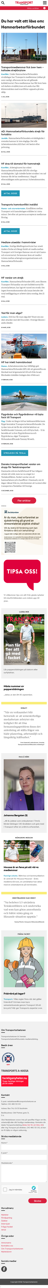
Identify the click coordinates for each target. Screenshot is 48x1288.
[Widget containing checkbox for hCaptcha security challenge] (19, 1189)
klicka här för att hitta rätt (33, 1125)
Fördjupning (6, 1217)
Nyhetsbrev (6, 1251)
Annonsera (6, 1242)
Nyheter (4, 1214)
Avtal (3, 1229)
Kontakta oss (7, 1245)
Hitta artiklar (33, 8)
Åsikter (4, 1220)
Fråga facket (7, 1226)
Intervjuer (5, 1223)
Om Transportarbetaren (12, 1248)
